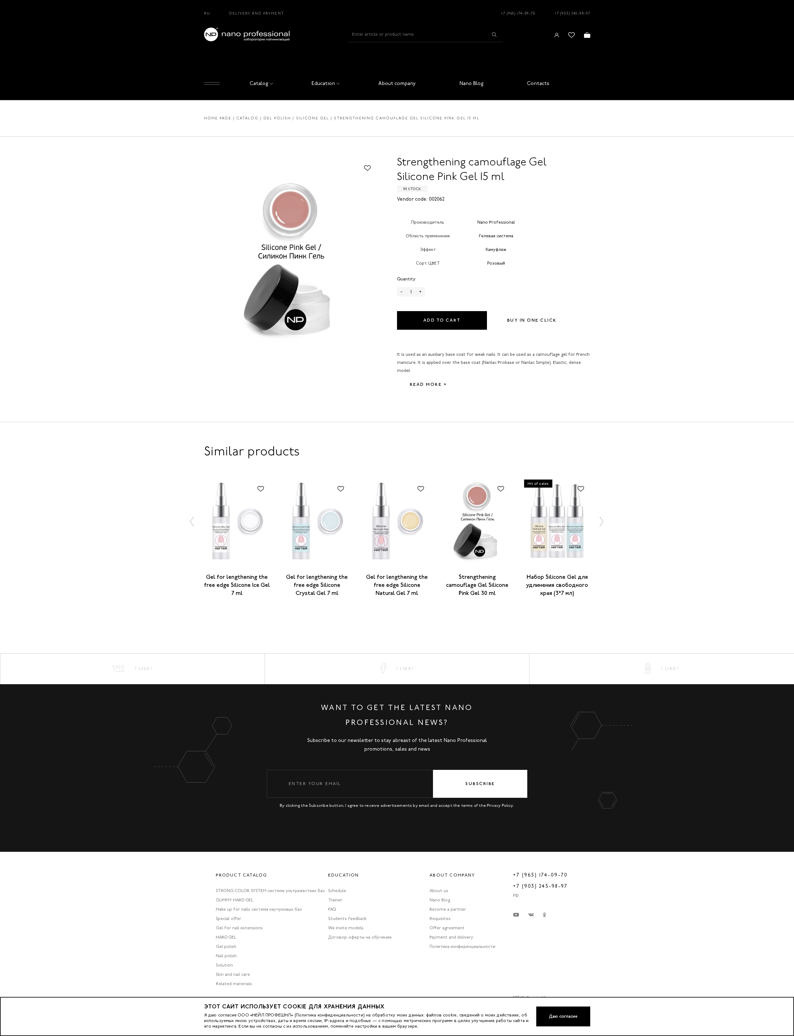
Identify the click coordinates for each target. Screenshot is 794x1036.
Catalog (259, 83)
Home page (217, 118)
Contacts (538, 83)
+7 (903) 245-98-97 (572, 13)
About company (397, 83)
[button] (192, 521)
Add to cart (442, 320)
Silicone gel (312, 118)
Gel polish (277, 118)
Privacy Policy (500, 805)
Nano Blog (471, 83)
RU (207, 13)
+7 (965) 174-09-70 (518, 13)
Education (323, 83)
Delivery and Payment (256, 13)
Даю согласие (563, 1016)
